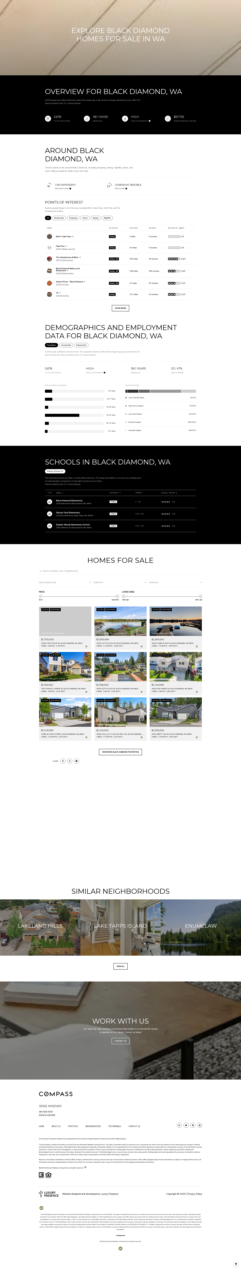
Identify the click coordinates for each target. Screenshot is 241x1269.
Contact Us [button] (121, 1041)
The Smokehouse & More (67, 257)
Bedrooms (154, 582)
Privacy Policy (194, 1194)
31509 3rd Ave (62, 296)
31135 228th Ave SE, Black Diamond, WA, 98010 (73, 528)
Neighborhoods (93, 1126)
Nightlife (108, 218)
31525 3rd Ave (62, 285)
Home (41, 1126)
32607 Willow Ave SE (65, 249)
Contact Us (134, 1126)
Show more (120, 308)
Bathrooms (98, 582)
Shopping (74, 218)
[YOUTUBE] (186, 1125)
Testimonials (114, 1126)
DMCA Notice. (121, 1139)
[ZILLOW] (199, 1125)
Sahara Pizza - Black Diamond (69, 282)
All (49, 218)
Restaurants (60, 218)
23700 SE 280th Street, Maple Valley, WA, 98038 (74, 515)
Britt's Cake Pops (63, 236)
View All (120, 966)
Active (86, 218)
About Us (56, 1126)
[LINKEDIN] (179, 1125)
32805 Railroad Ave (64, 273)
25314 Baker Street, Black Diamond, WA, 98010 (73, 503)
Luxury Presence (109, 1194)
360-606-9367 (46, 1111)
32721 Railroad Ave (64, 260)
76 (57, 293)
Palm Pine (60, 246)
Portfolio (73, 1126)
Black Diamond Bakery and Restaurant (68, 269)
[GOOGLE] (192, 1125)
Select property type (47, 582)
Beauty (97, 218)
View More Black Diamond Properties (120, 752)
